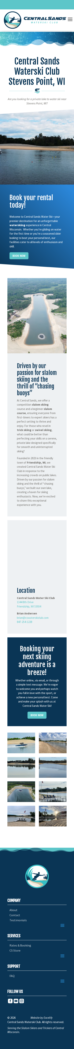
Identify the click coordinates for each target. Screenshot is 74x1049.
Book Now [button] (19, 256)
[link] (35, 20)
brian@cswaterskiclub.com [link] (33, 618)
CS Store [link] (14, 950)
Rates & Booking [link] (20, 945)
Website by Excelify (42, 1017)
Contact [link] (14, 915)
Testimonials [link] (18, 920)
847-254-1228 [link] (24, 622)
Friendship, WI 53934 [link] (29, 606)
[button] (62, 925)
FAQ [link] (12, 976)
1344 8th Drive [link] (25, 602)
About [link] (13, 910)
